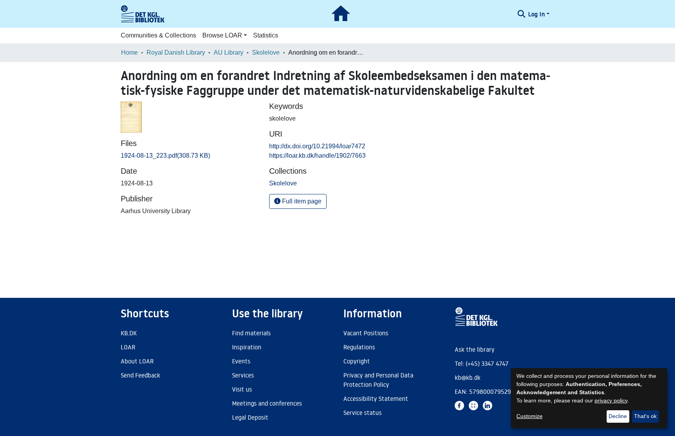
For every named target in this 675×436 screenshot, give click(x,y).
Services (243, 375)
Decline (618, 416)
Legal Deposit (250, 417)
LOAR (128, 347)
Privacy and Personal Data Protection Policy (378, 379)
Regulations (359, 347)
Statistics (265, 35)
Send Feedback (140, 375)
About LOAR (137, 361)
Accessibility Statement (375, 398)
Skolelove (266, 52)
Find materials (251, 333)
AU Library (228, 52)
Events (241, 361)
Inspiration (246, 347)
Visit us (242, 389)
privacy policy (611, 400)
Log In (536, 14)
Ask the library (475, 349)
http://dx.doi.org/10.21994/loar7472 (317, 146)
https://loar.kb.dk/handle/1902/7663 (317, 155)
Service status (362, 412)
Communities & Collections (158, 35)
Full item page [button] (300, 201)
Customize (529, 416)
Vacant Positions (365, 333)
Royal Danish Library (175, 52)
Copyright (356, 361)
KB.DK (129, 333)
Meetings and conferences (267, 403)
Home (129, 52)
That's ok (645, 416)
